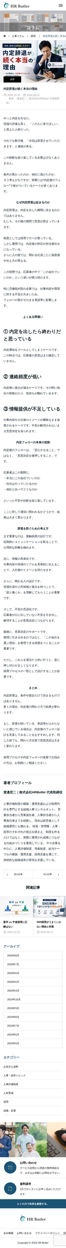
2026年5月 (13, 981)
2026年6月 (13, 973)
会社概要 (8, 1233)
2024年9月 (13, 1008)
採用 (12, 79)
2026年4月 (13, 990)
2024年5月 (13, 1043)
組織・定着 (10, 1110)
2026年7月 (13, 964)
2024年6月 (13, 1034)
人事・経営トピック (15, 1075)
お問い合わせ (24, 1233)
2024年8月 (13, 1017)
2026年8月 (13, 955)
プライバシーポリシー (47, 1233)
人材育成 (8, 1093)
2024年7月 (13, 1025)
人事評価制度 (11, 1084)
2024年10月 (14, 999)
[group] (17, 916)
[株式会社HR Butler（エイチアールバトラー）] (17, 5)
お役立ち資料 (11, 1066)
